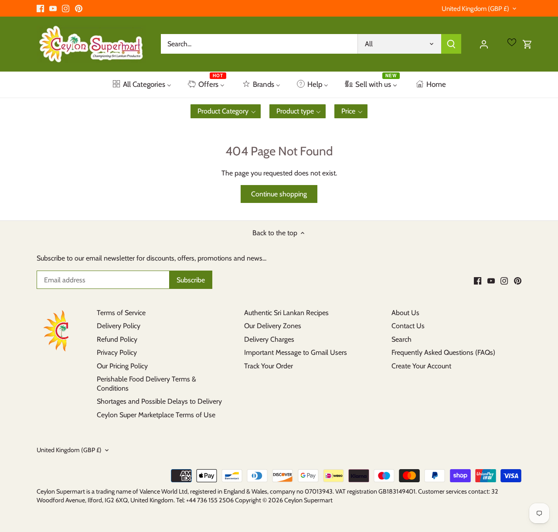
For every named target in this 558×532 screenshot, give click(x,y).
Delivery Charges (269, 339)
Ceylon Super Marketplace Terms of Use (156, 415)
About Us (405, 313)
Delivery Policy (118, 326)
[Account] (483, 44)
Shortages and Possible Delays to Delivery (159, 401)
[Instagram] (65, 8)
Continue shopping (279, 194)
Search (401, 339)
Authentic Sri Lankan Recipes (286, 313)
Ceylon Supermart (308, 500)
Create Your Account (421, 366)
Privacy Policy (117, 352)
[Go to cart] (527, 44)
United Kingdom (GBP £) (475, 9)
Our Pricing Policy (122, 366)
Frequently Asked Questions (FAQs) (443, 352)
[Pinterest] (78, 8)
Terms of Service (121, 313)
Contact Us (408, 326)
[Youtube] (53, 8)
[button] (225, 111)
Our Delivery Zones (272, 326)
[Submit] (451, 44)
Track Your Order (268, 366)
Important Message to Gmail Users (295, 352)
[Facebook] (40, 8)
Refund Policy (117, 339)
